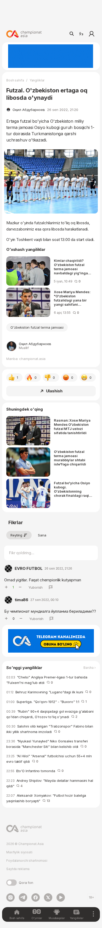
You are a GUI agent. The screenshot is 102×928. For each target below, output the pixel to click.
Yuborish (36, 587)
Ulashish (54, 390)
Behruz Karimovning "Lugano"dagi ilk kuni (48, 692)
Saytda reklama (18, 869)
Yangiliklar (37, 80)
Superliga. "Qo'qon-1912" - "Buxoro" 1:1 (46, 702)
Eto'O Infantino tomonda (35, 771)
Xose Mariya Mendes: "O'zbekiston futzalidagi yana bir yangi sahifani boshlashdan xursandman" (72, 298)
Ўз (81, 34)
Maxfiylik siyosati (19, 852)
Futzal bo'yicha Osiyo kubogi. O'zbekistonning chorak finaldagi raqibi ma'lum (73, 489)
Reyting (16, 535)
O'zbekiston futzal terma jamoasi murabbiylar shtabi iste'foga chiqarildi (70, 458)
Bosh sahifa (15, 80)
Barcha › (89, 668)
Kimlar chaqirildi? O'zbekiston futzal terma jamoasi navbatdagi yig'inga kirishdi (71, 266)
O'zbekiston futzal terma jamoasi (37, 327)
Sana (42, 535)
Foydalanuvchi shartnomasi (26, 860)
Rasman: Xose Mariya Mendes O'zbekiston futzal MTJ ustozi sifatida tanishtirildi (72, 426)
